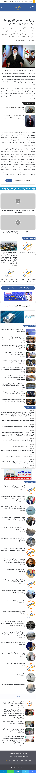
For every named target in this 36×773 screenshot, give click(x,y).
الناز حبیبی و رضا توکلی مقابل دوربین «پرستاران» (28, 280)
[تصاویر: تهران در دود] (30, 677)
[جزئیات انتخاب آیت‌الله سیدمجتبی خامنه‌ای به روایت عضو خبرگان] (30, 646)
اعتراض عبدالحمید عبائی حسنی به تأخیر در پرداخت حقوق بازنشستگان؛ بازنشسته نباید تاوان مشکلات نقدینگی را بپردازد (14, 703)
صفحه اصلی (25, 756)
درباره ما (20, 756)
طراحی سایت (23, 767)
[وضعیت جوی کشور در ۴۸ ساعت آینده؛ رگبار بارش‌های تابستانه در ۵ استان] (29, 731)
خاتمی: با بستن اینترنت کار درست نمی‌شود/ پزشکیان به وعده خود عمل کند (14, 487)
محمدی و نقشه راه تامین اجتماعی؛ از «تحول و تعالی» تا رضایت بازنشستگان (14, 361)
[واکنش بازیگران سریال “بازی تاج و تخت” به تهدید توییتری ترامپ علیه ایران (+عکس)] (30, 121)
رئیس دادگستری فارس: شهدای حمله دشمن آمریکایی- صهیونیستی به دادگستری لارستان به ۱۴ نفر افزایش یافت (13, 634)
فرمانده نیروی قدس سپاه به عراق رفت (15, 107)
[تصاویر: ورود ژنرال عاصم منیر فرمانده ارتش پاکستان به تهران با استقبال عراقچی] (30, 594)
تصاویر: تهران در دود (20, 674)
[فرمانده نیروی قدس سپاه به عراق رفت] (30, 109)
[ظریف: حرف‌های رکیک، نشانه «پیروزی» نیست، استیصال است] (30, 615)
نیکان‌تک (12, 767)
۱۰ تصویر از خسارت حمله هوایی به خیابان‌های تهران (13, 684)
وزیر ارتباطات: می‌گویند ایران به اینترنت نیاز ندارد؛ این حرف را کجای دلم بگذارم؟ (13, 581)
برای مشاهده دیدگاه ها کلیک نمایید (18, 288)
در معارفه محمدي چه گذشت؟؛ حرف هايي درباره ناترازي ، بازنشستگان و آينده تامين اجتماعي (13, 393)
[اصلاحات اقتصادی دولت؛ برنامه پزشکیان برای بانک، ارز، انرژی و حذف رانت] (29, 724)
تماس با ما (10, 756)
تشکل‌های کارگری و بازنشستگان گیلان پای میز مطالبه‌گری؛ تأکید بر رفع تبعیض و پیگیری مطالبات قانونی (13, 385)
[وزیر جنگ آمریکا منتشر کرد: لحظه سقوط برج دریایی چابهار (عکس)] (30, 542)
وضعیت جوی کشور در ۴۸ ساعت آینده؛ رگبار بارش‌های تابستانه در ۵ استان (13, 730)
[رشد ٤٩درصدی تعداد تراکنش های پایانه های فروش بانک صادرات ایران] (9, 273)
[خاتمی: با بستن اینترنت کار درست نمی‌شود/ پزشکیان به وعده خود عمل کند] (30, 489)
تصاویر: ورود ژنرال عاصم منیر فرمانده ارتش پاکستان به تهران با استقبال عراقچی (13, 591)
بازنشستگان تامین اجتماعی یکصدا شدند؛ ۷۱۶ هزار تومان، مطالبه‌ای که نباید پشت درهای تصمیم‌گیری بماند (13, 338)
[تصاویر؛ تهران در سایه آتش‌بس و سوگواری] (30, 604)
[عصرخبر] (18, 7)
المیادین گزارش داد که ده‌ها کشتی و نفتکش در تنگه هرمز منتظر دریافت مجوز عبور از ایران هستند (13, 507)
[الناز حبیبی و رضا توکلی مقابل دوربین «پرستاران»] (27, 273)
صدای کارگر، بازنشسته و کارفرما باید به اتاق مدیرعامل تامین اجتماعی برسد (15, 353)
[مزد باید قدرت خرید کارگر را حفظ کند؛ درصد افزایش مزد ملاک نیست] (30, 332)
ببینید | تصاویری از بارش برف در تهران (16, 663)
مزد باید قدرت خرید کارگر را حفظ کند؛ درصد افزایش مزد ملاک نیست (13, 330)
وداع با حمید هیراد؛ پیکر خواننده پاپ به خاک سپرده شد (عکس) (13, 654)
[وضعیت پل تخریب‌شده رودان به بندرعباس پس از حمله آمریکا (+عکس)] (30, 531)
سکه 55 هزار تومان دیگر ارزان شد (27, 252)
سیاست (28, 15)
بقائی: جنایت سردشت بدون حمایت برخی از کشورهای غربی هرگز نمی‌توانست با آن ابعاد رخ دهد (13, 549)
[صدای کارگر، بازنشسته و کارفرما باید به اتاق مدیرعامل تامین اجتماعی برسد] (30, 355)
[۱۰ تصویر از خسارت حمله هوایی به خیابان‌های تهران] (30, 688)
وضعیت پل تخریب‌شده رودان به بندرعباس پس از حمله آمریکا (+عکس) (13, 528)
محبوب (18, 696)
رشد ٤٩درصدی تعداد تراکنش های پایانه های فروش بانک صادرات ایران (9, 280)
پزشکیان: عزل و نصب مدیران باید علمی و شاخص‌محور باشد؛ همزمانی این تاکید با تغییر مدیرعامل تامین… (14, 377)
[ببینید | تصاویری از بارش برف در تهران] (30, 667)
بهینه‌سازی (16, 767)
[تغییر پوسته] (2, 8)
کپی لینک (9, 180)
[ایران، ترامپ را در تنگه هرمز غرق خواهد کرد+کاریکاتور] (30, 573)
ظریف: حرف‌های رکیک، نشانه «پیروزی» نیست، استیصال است (14, 612)
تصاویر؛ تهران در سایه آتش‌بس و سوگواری (15, 601)
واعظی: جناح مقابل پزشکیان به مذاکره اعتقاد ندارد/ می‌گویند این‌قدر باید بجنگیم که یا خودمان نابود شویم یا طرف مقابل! (13, 498)
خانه (32, 15)
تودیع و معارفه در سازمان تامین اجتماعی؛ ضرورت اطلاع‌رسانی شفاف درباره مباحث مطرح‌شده (13, 400)
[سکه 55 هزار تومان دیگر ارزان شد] (27, 246)
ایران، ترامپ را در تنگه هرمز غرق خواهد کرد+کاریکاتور (16, 570)
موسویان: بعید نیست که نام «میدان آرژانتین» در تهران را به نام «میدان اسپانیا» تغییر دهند (13, 518)
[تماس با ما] (6, 761)
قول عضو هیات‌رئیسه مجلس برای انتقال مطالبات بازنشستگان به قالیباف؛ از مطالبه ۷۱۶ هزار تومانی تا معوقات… (13, 369)
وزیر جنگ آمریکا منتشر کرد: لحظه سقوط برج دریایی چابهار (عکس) (13, 539)
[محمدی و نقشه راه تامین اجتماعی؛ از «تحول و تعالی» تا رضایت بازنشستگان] (30, 362)
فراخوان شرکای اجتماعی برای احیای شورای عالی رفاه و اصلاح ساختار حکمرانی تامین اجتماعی (13, 346)
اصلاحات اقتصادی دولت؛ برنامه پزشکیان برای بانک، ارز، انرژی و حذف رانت (13, 722)
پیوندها (15, 756)
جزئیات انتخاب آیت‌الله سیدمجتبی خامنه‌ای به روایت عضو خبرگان (13, 643)
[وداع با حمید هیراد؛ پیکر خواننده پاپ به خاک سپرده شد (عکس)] (30, 656)
